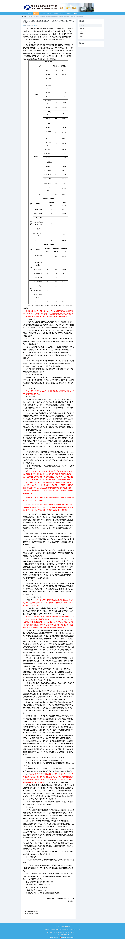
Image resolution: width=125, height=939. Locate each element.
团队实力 (69, 13)
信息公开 (43, 13)
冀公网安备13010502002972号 (67, 937)
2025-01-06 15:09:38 (28, 25)
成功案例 (56, 13)
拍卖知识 (62, 13)
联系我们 (76, 13)
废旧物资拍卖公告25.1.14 (32, 913)
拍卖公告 (36, 13)
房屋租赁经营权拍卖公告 (32, 912)
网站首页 (24, 17)
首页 (24, 13)
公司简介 (29, 13)
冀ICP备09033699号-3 (54, 937)
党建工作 (49, 13)
